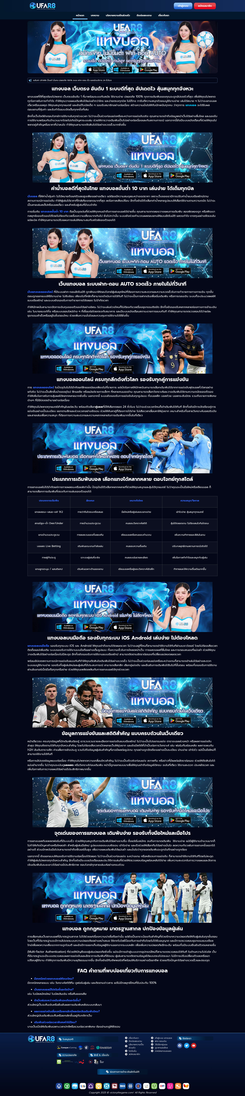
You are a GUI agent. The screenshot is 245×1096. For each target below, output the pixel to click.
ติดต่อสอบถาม (144, 15)
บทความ (95, 15)
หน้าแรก (80, 15)
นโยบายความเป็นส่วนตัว (118, 15)
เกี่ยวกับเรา (163, 15)
